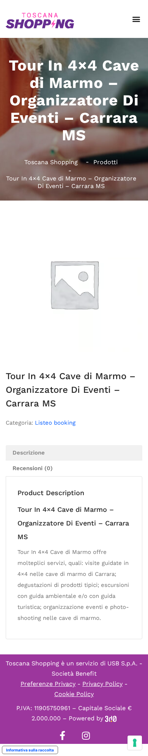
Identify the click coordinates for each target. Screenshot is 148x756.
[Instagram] (85, 735)
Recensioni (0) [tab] (33, 468)
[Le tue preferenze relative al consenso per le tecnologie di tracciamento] (135, 743)
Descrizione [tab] (29, 452)
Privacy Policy (102, 683)
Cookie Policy (74, 694)
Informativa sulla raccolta (30, 750)
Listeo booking (55, 422)
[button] (136, 19)
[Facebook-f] (62, 735)
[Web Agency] (111, 718)
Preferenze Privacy (48, 683)
